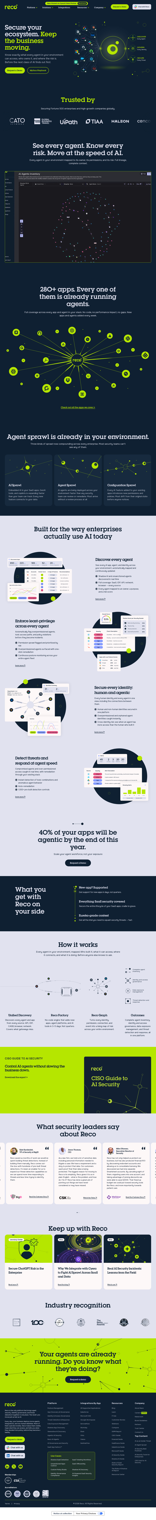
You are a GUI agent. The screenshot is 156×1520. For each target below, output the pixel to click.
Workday (83, 1428)
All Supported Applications (90, 1408)
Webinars (115, 1424)
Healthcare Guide (118, 1443)
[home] (12, 7)
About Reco (139, 1408)
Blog (113, 1408)
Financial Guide (117, 1439)
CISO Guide (116, 1435)
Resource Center (118, 1474)
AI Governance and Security (58, 1443)
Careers (138, 1413)
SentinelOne (85, 1443)
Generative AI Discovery (57, 1431)
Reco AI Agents (53, 1439)
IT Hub (114, 1416)
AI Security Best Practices (140, 1450)
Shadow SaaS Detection (60, 1460)
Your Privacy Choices (86, 1513)
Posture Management (55, 1408)
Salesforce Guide (118, 1447)
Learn (114, 1412)
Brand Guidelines (141, 1420)
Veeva (82, 1439)
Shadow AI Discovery (80, 1469)
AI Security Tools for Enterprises (142, 1455)
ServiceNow (85, 1424)
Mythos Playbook (38, 70)
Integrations (64, 7)
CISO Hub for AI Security (140, 1461)
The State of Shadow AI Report (119, 1469)
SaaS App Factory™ (55, 1447)
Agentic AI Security (55, 1435)
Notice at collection (63, 1513)
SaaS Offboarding (78, 1464)
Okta (82, 1435)
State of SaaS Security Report (117, 1464)
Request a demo (78, 1379)
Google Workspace (87, 1420)
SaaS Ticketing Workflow (81, 1460)
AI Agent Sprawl (140, 1445)
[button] (32, 8)
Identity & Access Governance (59, 1416)
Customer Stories (118, 1420)
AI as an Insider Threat (143, 1441)
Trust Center (139, 1428)
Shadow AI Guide (118, 1459)
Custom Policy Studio (59, 1469)
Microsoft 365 (85, 1416)
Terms (7, 1503)
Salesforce (84, 1412)
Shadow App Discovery (56, 1428)
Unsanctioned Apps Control (58, 1465)
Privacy (17, 1503)
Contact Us (139, 1432)
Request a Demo (119, 7)
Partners (138, 1424)
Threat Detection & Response (59, 1420)
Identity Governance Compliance (58, 1474)
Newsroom (139, 1417)
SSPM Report (116, 1431)
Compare (115, 1428)
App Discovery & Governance (59, 1412)
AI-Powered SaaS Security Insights (82, 1474)
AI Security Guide (118, 1455)
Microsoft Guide (118, 1451)
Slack (82, 1431)
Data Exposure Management (58, 1424)
